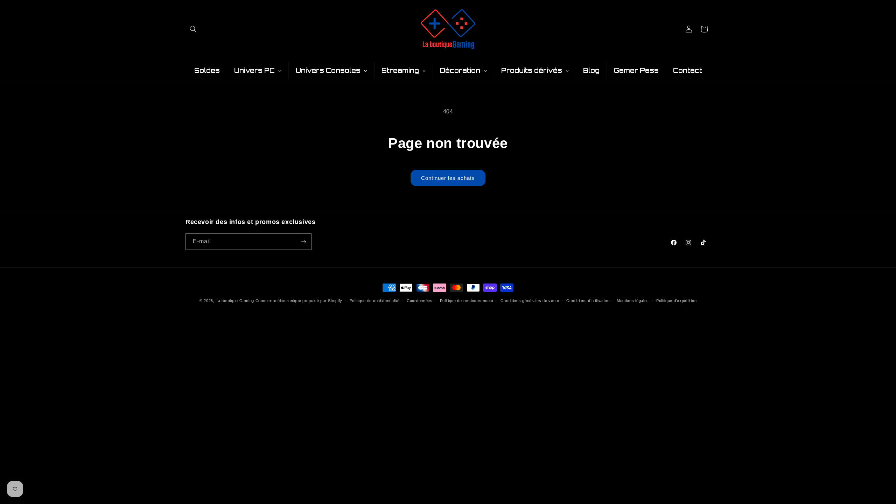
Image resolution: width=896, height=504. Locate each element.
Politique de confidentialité (375, 301)
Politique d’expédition (676, 301)
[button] (193, 29)
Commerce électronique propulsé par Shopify (298, 301)
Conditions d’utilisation (587, 301)
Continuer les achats (448, 178)
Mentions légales (633, 301)
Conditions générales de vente (529, 301)
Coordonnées (420, 301)
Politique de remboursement (466, 301)
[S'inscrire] (303, 241)
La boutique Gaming (235, 301)
